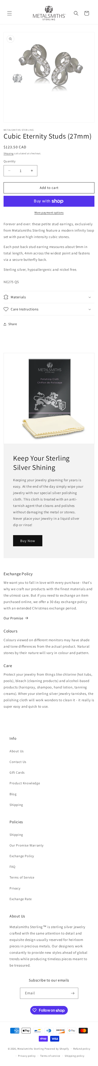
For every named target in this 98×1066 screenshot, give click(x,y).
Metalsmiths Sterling (30, 1048)
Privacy (15, 888)
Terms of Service (22, 877)
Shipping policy (74, 1055)
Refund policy (81, 1048)
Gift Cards (17, 772)
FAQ (12, 867)
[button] (9, 13)
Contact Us (18, 762)
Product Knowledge (25, 783)
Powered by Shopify (56, 1048)
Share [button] (12, 324)
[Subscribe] (73, 993)
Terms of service (50, 1055)
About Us (17, 751)
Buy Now (27, 540)
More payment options (49, 212)
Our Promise (13, 618)
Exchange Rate (21, 899)
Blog (13, 794)
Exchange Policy (22, 856)
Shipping (9, 153)
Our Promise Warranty (27, 845)
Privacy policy (27, 1055)
